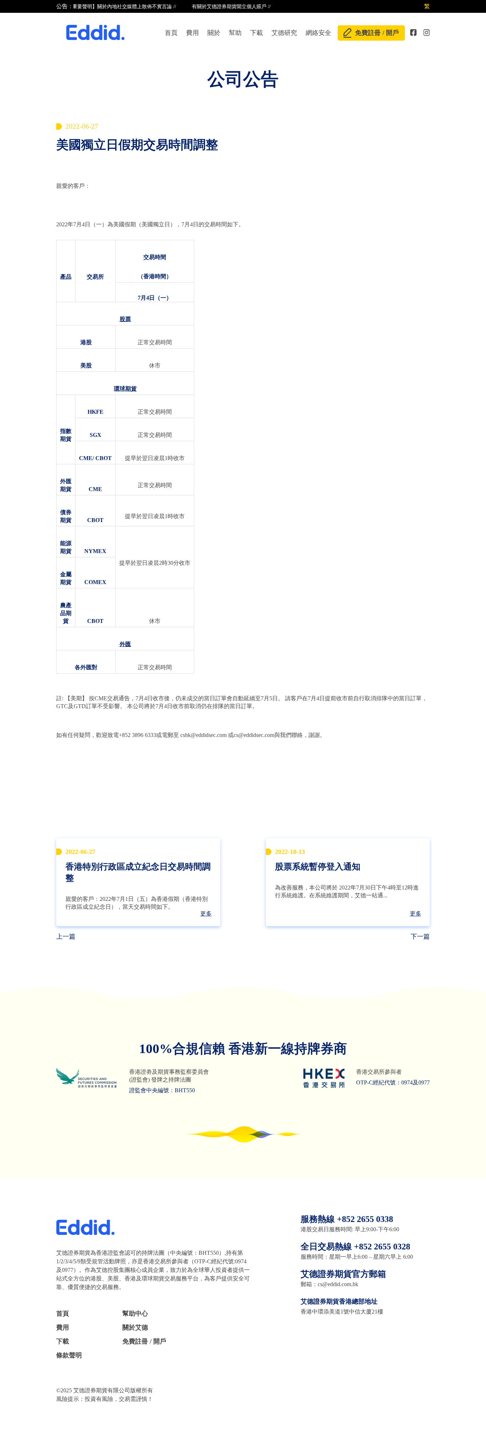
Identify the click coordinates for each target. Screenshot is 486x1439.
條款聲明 (69, 1355)
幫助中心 (135, 1313)
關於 (213, 32)
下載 (256, 32)
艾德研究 (284, 32)
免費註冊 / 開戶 (377, 32)
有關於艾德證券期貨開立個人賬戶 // (219, 6)
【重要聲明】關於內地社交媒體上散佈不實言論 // (109, 6)
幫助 (235, 32)
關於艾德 (135, 1327)
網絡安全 (318, 32)
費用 (192, 32)
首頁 (171, 32)
